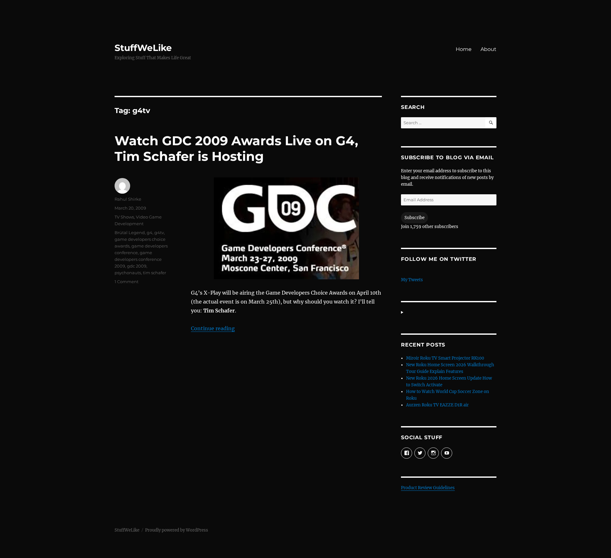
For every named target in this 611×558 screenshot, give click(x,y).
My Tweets (412, 280)
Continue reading (213, 328)
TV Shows (124, 216)
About (488, 49)
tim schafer (154, 272)
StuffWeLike (143, 47)
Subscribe (414, 217)
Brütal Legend (130, 232)
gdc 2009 (136, 265)
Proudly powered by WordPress (176, 530)
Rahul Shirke (128, 199)
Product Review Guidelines (428, 487)
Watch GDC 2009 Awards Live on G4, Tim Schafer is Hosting (236, 148)
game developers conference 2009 (138, 259)
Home (464, 49)
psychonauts (128, 272)
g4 (149, 232)
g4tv (159, 232)
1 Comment (126, 281)
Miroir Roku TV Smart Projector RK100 (445, 358)
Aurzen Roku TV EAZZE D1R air (437, 405)
